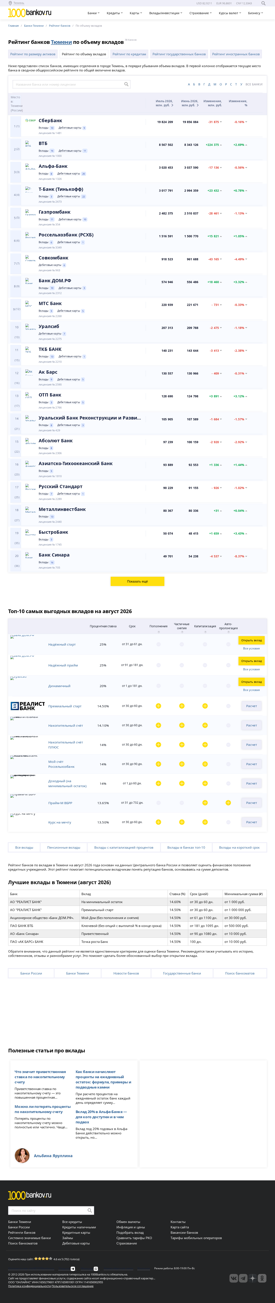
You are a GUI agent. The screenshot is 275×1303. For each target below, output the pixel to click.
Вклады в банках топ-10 (186, 847)
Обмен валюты (128, 1222)
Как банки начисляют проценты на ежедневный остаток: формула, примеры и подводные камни (103, 1079)
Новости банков (126, 973)
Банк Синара (54, 554)
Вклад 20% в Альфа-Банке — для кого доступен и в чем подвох (101, 1116)
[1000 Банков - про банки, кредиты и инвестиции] (252, 1278)
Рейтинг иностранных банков (236, 54)
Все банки (254, 84)
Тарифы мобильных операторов (196, 1238)
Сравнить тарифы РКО (134, 1238)
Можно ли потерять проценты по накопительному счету (42, 1109)
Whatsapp (87, 1268)
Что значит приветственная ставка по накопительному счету (40, 1076)
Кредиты (114, 13)
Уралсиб (49, 326)
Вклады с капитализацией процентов (123, 847)
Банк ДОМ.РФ (55, 280)
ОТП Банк (50, 394)
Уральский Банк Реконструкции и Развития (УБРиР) (90, 417)
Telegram (64, 1268)
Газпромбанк (54, 211)
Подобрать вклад (130, 1232)
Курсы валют (229, 13)
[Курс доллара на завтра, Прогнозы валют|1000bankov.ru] (243, 1278)
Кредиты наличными (79, 1227)
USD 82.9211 (204, 3)
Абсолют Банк (56, 440)
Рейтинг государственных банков (179, 54)
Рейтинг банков (59, 26)
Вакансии (144, 1268)
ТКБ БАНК (50, 349)
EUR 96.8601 (224, 3)
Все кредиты (72, 1222)
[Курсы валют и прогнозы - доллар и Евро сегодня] (233, 1278)
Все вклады (24, 847)
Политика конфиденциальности (29, 1286)
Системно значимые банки (29, 1238)
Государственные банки (182, 973)
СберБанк (50, 120)
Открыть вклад (251, 640)
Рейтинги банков (21, 1232)
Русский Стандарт (60, 486)
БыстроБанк (53, 532)
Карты (135, 13)
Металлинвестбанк (62, 509)
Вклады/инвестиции (164, 13)
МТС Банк (50, 303)
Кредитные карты (76, 1232)
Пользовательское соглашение (72, 1286)
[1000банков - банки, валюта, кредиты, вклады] (262, 1278)
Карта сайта (180, 1227)
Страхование (199, 13)
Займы (67, 1238)
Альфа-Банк (53, 166)
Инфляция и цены (130, 1227)
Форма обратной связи (118, 1268)
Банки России (31, 973)
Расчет (251, 706)
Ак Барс (48, 372)
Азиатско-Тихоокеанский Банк (76, 463)
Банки (93, 13)
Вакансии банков (184, 1232)
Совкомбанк (53, 257)
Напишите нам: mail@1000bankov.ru (31, 1268)
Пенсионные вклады (63, 847)
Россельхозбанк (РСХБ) (66, 234)
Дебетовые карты (70, 128)
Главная (13, 26)
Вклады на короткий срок (239, 847)
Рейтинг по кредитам (129, 54)
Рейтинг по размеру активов (32, 54)
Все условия (251, 648)
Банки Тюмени (34, 26)
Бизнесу (254, 13)
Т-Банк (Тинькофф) (61, 189)
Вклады (43, 128)
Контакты (178, 1222)
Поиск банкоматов (240, 973)
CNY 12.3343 (244, 3)
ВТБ (43, 143)
